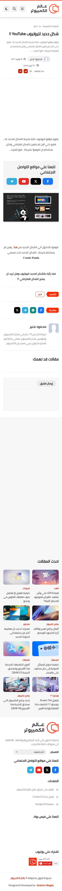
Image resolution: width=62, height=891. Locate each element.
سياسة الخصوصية (44, 804)
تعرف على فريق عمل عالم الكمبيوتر (35, 789)
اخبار (35, 26)
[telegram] (12, 181)
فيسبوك (55, 660)
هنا (15, 247)
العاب (56, 588)
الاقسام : (54, 752)
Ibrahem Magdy (45, 885)
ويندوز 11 (54, 696)
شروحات (26, 588)
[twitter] (36, 181)
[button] (41, 310)
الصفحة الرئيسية (51, 26)
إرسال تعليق (46, 383)
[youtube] (24, 181)
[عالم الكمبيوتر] (45, 8)
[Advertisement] (31, 110)
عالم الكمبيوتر (17, 878)
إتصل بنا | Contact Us (43, 796)
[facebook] (48, 181)
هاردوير (26, 624)
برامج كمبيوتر (52, 624)
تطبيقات (26, 660)
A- (20, 71)
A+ (25, 71)
